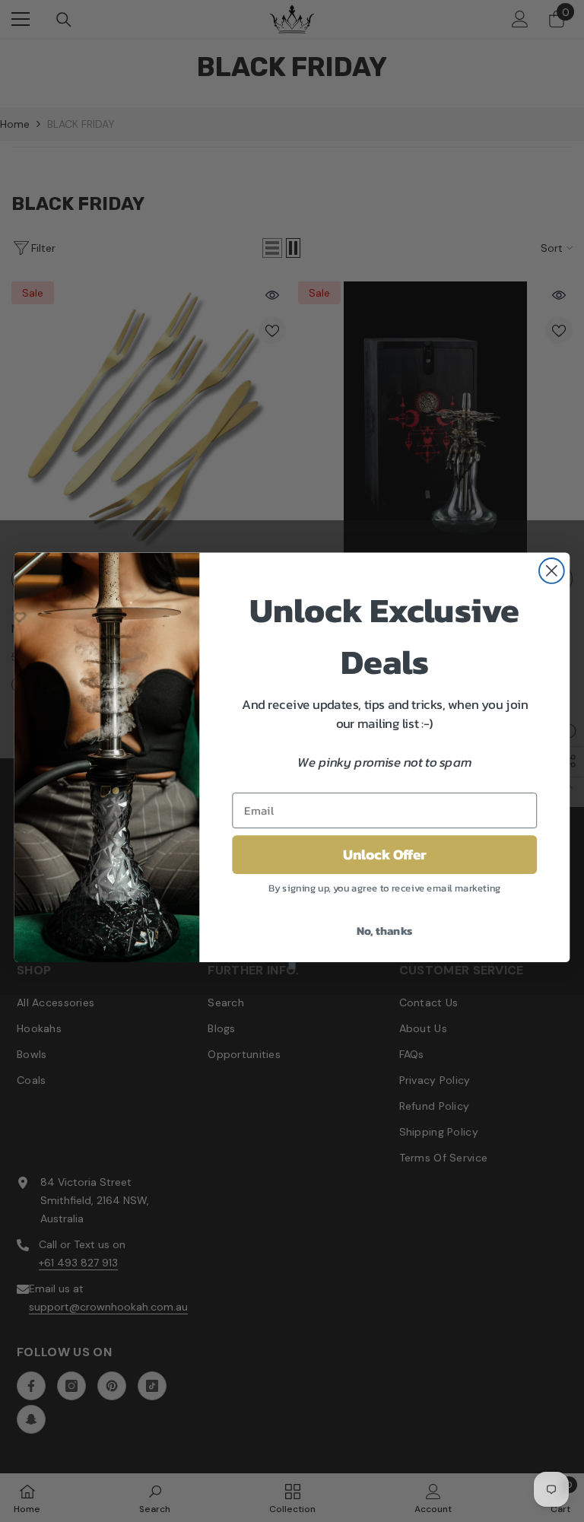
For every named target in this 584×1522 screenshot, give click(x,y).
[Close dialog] (551, 570)
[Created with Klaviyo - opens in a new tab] (291, 965)
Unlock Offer (385, 855)
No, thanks (385, 931)
